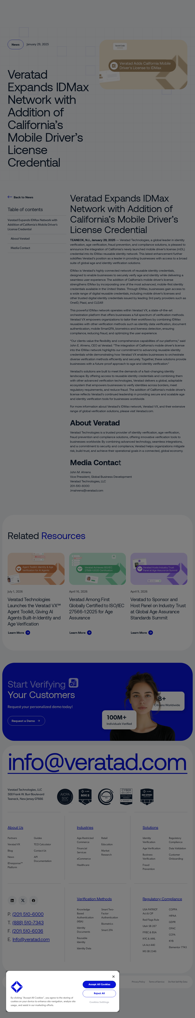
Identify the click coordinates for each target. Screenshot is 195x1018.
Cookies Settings (99, 1002)
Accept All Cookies (99, 984)
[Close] (113, 976)
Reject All (99, 993)
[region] (62, 991)
